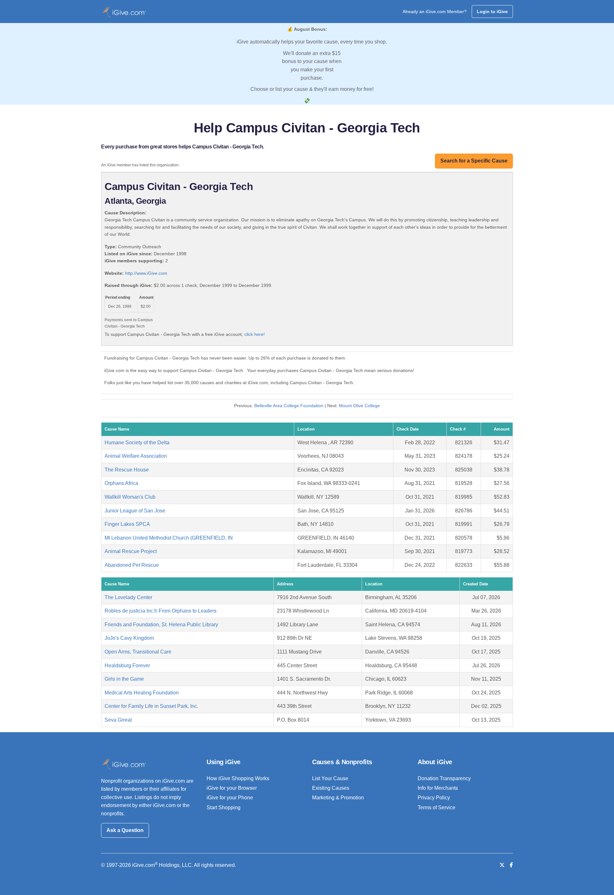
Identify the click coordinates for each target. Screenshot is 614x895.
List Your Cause (330, 778)
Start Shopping (223, 807)
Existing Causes (330, 788)
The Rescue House (127, 469)
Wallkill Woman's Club (130, 497)
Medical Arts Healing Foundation (142, 692)
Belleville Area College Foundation (288, 405)
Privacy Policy (434, 797)
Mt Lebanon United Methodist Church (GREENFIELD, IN (169, 538)
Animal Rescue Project (131, 551)
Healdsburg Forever (127, 665)
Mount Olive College (359, 405)
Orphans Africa (121, 483)
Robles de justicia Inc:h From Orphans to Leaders (160, 611)
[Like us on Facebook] (511, 865)
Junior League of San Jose (135, 510)
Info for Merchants (438, 788)
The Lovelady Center (128, 597)
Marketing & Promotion (338, 797)
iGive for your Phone (230, 797)
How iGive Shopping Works (238, 778)
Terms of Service (436, 807)
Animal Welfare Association (136, 456)
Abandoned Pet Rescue (132, 565)
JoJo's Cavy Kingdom (129, 638)
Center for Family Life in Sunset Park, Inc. (151, 706)
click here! (254, 334)
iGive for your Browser (232, 788)
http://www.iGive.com (146, 273)
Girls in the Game (124, 679)
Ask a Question (125, 830)
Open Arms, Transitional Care (138, 651)
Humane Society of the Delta (137, 442)
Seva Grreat (118, 720)
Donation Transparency (444, 778)
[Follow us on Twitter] (502, 865)
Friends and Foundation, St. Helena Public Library (161, 624)
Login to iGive (492, 11)
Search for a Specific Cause (474, 160)
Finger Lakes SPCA (127, 524)
